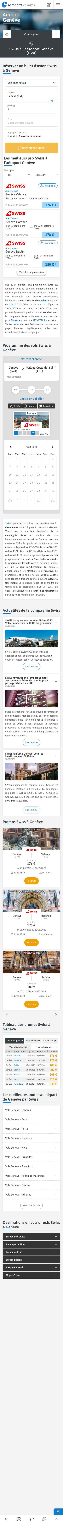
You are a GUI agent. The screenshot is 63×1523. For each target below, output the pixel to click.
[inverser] (51, 101)
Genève (9, 1056)
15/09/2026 (30, 1060)
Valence (45, 300)
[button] (54, 82)
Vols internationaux (18, 1047)
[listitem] (31, 1110)
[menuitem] (18, 5)
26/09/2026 (41, 1070)
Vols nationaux (33, 1040)
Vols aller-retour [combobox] (16, 82)
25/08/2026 (41, 1079)
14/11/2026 (41, 1065)
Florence (17, 1060)
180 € (53, 1065)
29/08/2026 (41, 1056)
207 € (53, 1070)
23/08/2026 (30, 1056)
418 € (53, 1079)
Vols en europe (49, 1040)
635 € (53, 1084)
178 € (53, 1060)
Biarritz (16, 1074)
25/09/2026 (41, 1074)
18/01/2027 (30, 1084)
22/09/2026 (41, 1060)
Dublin (16, 1065)
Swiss (8, 523)
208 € (53, 1074)
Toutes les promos (15, 1040)
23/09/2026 (30, 1074)
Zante (16, 1079)
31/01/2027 (41, 1084)
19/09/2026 (30, 1070)
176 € (53, 1055)
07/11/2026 (30, 1065)
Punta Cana (18, 1084)
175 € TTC (15, 304)
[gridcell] (10, 460)
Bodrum (17, 1070)
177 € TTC (38, 320)
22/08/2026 (30, 1079)
